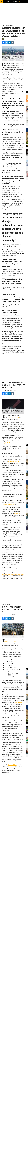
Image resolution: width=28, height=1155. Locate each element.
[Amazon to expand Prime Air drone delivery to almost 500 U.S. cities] (14, 826)
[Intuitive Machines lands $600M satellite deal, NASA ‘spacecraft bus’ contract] (13, 406)
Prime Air (4, 844)
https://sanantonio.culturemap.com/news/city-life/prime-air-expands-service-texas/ (14, 837)
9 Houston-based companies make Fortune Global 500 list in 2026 (14, 609)
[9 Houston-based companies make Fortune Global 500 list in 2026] (13, 630)
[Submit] (26, 2)
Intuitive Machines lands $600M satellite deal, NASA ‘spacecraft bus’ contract (14, 385)
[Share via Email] (12, 42)
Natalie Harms (7, 39)
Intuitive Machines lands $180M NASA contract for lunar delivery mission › (12, 579)
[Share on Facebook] (3, 42)
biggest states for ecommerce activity (12, 862)
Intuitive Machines (14, 417)
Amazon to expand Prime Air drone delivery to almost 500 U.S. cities (13, 804)
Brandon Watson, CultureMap (8, 809)
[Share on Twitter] (6, 42)
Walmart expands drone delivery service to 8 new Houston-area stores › (14, 977)
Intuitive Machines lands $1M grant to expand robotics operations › (11, 572)
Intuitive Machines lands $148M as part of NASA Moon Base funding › (12, 576)
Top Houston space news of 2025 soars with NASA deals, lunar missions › (13, 569)
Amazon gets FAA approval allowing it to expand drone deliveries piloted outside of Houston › (13, 983)
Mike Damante (5, 615)
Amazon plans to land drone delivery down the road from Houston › (14, 980)
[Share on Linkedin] (9, 42)
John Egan (4, 390)
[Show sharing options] (26, 924)
